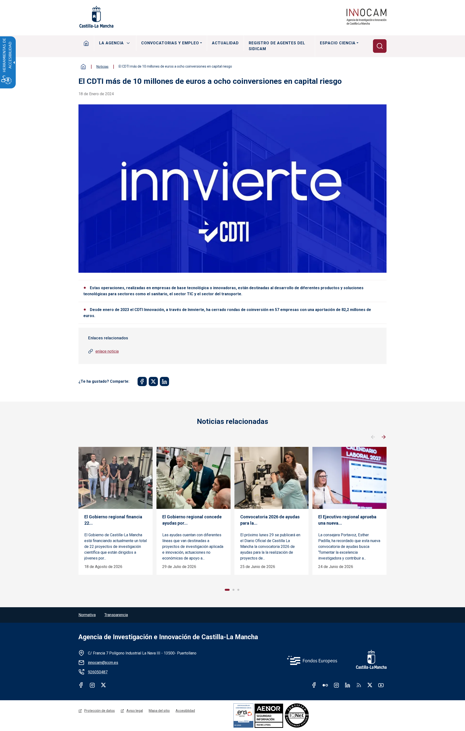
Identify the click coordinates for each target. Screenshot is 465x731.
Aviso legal (134, 711)
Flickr (325, 685)
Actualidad (225, 43)
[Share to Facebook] (142, 381)
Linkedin (347, 685)
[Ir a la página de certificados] (285, 715)
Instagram (92, 685)
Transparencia (116, 615)
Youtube (381, 685)
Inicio (86, 43)
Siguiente (384, 437)
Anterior (373, 437)
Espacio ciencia (338, 43)
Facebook (81, 685)
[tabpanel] (116, 511)
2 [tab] (233, 590)
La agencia (111, 43)
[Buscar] (380, 46)
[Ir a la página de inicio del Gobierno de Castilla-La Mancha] (95, 17)
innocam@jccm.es (103, 662)
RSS (358, 685)
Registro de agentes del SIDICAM (277, 46)
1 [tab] (227, 590)
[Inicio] (367, 17)
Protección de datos (99, 711)
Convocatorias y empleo (170, 43)
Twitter (103, 685)
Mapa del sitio (159, 711)
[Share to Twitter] (153, 381)
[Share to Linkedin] (164, 381)
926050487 (98, 672)
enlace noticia (107, 351)
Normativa (87, 615)
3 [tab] (238, 590)
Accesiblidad (185, 711)
